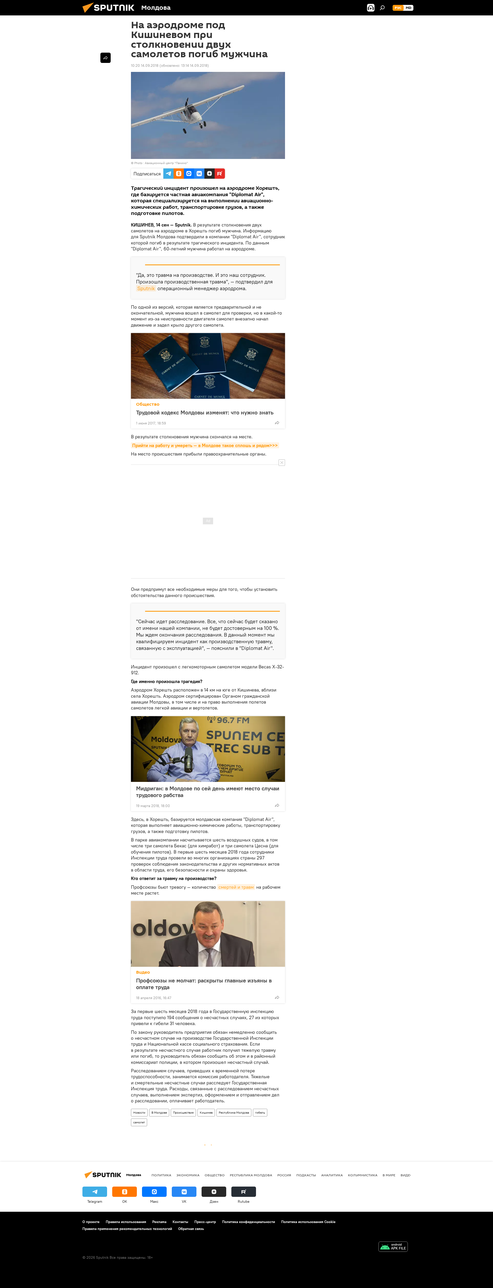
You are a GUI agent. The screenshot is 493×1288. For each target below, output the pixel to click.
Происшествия (183, 1112)
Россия (284, 1175)
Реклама (159, 1221)
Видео (143, 972)
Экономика (188, 1175)
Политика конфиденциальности (248, 1221)
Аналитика (332, 1175)
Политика (161, 1175)
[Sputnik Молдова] (110, 14)
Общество (147, 404)
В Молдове (159, 1112)
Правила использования (126, 1221)
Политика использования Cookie (308, 1221)
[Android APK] (393, 1247)
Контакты (180, 1221)
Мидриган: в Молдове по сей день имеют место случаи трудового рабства (207, 791)
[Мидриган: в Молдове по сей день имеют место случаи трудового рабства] (208, 749)
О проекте (91, 1221)
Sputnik (146, 288)
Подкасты (306, 1175)
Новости (139, 1112)
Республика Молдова (234, 1112)
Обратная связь (191, 1228)
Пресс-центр (205, 1221)
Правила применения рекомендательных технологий (127, 1228)
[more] (277, 423)
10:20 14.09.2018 (144, 65)
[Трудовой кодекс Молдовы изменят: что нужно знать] (208, 366)
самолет (139, 1122)
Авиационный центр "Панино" (166, 163)
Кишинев (206, 1112)
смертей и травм (236, 887)
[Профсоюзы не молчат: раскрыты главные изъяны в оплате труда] (208, 934)
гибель (260, 1112)
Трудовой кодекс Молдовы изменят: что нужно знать (204, 412)
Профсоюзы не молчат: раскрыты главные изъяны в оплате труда (204, 983)
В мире (389, 1175)
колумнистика (362, 1175)
